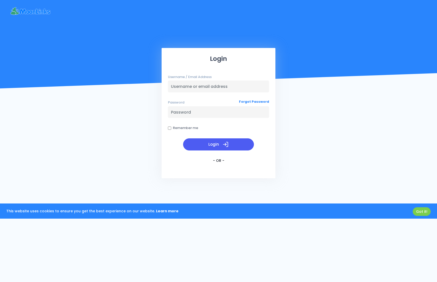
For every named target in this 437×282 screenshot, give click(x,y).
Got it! (421, 211)
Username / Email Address (190, 77)
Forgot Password (254, 101)
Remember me (185, 128)
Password (176, 102)
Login (214, 144)
